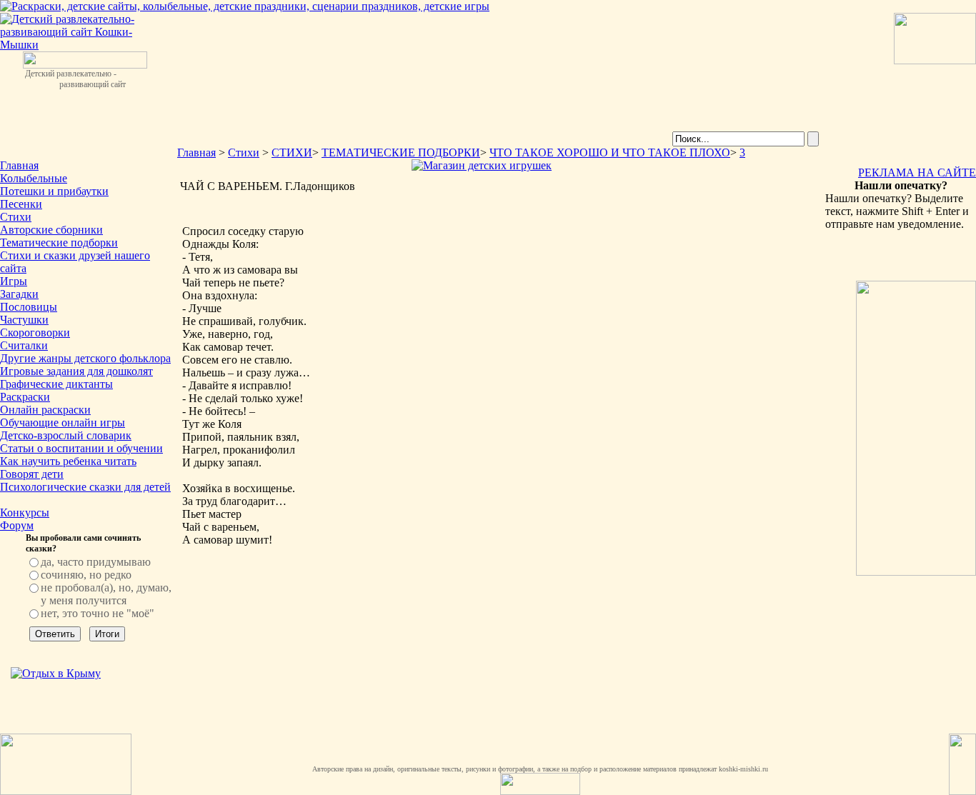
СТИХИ (292, 152)
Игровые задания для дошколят (76, 371)
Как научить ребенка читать (68, 461)
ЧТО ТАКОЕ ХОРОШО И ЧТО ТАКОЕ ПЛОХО (609, 152)
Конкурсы (24, 512)
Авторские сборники (51, 230)
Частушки (24, 320)
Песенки (21, 204)
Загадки (19, 294)
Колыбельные (33, 178)
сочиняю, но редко (86, 575)
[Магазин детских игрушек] (482, 165)
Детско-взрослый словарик (65, 435)
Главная (19, 165)
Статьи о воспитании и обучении (81, 448)
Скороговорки (35, 332)
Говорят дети (32, 474)
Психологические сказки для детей (85, 487)
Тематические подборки (59, 242)
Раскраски (25, 397)
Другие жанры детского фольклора (85, 358)
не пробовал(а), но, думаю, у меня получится (106, 593)
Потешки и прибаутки (54, 191)
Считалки (24, 345)
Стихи (15, 217)
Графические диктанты (56, 384)
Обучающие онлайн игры (62, 422)
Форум (17, 525)
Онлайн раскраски (45, 410)
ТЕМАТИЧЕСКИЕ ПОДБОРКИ (401, 152)
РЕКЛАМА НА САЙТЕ (917, 172)
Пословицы (28, 307)
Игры (13, 281)
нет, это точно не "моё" (97, 613)
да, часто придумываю (96, 562)
